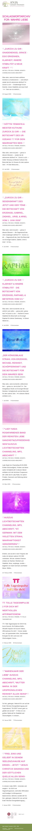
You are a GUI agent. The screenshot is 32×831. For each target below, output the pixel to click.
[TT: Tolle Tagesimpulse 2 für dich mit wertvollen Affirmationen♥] (16, 588)
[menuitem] (5, 828)
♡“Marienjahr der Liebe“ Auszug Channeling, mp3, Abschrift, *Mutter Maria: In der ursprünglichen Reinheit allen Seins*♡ (15, 682)
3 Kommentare (18, 572)
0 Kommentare (17, 94)
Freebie (16, 70)
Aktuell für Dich (8, 70)
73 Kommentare (17, 720)
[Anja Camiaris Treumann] (13, 3)
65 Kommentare (17, 643)
